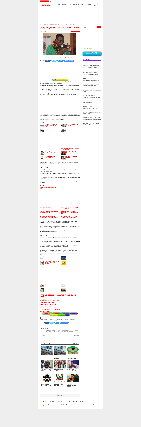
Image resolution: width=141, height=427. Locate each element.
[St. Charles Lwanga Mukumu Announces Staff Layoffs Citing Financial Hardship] (42, 258)
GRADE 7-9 (66, 313)
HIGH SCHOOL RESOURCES (45, 306)
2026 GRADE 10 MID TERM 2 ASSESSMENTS (90, 87)
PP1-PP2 (64, 4)
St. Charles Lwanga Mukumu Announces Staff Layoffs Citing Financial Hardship (50, 257)
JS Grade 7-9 (76, 4)
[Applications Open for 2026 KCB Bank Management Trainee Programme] (63, 258)
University (75, 401)
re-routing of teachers (43, 320)
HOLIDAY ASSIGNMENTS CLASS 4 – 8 (48, 304)
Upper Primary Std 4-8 (54, 1)
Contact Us (84, 401)
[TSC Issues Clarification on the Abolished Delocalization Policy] (42, 153)
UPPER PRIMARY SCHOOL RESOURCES (48, 307)
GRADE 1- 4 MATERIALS (45, 311)
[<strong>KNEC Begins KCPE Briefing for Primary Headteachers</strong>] (42, 157)
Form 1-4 (90, 4)
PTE (67, 315)
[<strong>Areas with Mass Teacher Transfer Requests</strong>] (63, 153)
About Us (79, 401)
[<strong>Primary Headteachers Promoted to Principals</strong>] (60, 364)
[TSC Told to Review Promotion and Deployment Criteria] (63, 125)
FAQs (65, 404)
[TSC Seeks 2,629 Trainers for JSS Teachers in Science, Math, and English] (42, 125)
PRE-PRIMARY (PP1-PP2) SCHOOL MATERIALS (50, 309)
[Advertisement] (71, 15)
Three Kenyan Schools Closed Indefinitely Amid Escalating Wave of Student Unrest (51, 289)
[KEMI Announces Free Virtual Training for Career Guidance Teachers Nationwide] (42, 263)
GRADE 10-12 (47, 313)
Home (59, 4)
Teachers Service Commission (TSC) (52, 320)
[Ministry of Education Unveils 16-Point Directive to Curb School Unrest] (63, 285)
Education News (74, 31)
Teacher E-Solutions (98, 404)
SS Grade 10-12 (83, 4)
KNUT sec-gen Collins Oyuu (60, 319)
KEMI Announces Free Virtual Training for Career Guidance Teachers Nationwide (52, 262)
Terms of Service (56, 404)
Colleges (70, 401)
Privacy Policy (62, 404)
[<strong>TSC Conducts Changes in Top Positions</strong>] (63, 157)
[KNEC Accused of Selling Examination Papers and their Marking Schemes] (63, 130)
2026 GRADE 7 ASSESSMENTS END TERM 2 (90, 67)
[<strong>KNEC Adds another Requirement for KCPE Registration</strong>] (60, 378)
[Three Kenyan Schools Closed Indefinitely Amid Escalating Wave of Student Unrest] (42, 290)
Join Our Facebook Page (60, 80)
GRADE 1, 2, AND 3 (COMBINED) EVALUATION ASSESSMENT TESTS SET (55, 299)
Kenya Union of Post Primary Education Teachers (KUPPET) (47, 319)
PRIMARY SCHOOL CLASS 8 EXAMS (47, 302)
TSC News (78, 31)
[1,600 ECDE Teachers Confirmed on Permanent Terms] (42, 285)
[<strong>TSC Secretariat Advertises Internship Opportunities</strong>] (47, 350)
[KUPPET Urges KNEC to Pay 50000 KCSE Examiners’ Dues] (47, 364)
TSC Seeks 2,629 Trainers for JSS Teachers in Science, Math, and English (51, 125)
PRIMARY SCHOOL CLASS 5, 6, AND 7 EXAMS (49, 300)
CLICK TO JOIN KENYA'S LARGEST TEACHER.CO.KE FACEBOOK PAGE (92, 54)
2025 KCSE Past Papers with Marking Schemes (91, 65)
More (95, 5)
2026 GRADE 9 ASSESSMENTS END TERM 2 (90, 72)
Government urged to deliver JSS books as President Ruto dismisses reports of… (51, 130)
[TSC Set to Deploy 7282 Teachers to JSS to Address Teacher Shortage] (73, 364)
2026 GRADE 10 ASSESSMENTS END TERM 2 (90, 74)
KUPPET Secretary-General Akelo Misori (70, 319)
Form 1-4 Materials (69, 1)
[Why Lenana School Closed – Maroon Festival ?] (63, 290)
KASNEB (62, 315)
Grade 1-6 (69, 4)
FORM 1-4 (57, 313)
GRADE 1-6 (74, 313)
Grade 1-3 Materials (62, 1)
